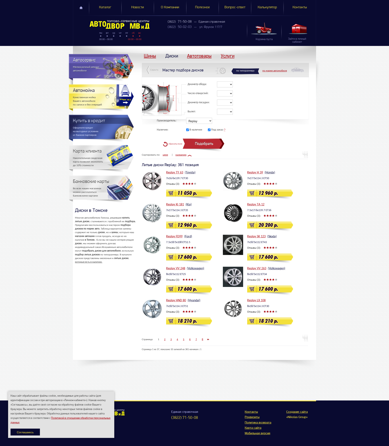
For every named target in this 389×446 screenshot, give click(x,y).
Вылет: (192, 111)
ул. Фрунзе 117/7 (210, 27)
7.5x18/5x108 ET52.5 (178, 242)
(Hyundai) (194, 300)
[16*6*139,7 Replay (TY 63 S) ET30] (152, 181)
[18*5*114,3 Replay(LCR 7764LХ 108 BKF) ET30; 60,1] (233, 309)
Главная (81, 7)
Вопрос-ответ (234, 7)
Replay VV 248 (175, 268)
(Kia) (189, 204)
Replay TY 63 (174, 172)
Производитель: (166, 120)
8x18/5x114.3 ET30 (258, 306)
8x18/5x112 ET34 (257, 274)
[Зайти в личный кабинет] (298, 28)
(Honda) (270, 172)
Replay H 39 (255, 172)
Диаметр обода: (197, 84)
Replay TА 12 (255, 204)
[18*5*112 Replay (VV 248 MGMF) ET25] (152, 277)
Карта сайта (253, 428)
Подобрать (204, 143)
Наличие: (162, 129)
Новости (137, 7)
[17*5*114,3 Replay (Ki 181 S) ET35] (152, 213)
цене (165, 155)
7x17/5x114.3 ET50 (258, 178)
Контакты (300, 7)
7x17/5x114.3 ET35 (177, 210)
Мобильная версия (257, 433)
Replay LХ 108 (256, 300)
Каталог (105, 7)
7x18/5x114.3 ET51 (177, 306)
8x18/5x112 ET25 (176, 274)
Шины (150, 55)
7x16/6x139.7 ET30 (177, 178)
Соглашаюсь (25, 432)
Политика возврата (258, 422)
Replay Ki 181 (175, 204)
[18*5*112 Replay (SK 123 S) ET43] (233, 245)
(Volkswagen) (195, 268)
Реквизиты (252, 417)
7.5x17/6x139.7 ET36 (259, 210)
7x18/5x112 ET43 (257, 242)
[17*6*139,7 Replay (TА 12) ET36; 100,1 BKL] (233, 213)
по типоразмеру (245, 70)
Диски (171, 55)
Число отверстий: (198, 93)
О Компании (170, 7)
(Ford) (188, 236)
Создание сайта (297, 412)
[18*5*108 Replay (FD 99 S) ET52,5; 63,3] (152, 245)
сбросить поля (175, 144)
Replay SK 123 (256, 236)
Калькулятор (267, 7)
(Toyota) (190, 172)
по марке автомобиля (274, 70)
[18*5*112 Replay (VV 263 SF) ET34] (233, 277)
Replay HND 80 (176, 300)
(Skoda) (272, 236)
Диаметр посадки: (199, 102)
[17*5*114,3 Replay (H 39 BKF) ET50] (233, 181)
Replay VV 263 (256, 268)
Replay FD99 (174, 236)
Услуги (227, 55)
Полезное (202, 7)
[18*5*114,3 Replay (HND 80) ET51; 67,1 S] (152, 309)
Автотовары (199, 55)
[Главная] (111, 24)
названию (180, 155)
